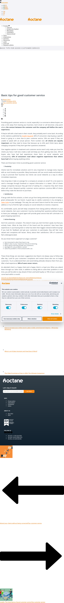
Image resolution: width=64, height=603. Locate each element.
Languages (4, 2)
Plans (5, 35)
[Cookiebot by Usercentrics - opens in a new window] (50, 283)
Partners (6, 38)
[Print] (2, 119)
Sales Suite (5, 202)
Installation (11, 404)
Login (5, 42)
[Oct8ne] (21, 20)
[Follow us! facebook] (5, 433)
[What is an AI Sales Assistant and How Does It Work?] (17, 350)
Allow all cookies (52, 319)
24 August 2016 (11, 101)
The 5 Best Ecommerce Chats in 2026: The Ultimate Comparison (24, 373)
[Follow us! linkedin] (7, 433)
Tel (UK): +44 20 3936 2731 (15, 437)
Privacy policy (11, 401)
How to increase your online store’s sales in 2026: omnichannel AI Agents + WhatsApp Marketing (31, 328)
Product (5, 26)
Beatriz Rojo (7, 100)
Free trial (6, 43)
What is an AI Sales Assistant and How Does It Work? (21, 351)
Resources (6, 40)
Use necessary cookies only (12, 319)
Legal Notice (11, 402)
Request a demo (8, 45)
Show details (55, 313)
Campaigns (10, 32)
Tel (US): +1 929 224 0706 (15, 435)
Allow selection (32, 319)
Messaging (10, 30)
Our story (10, 413)
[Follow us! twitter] (11, 433)
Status (9, 406)
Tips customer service (10, 103)
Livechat (9, 27)
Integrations (7, 37)
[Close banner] (61, 283)
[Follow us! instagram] (9, 433)
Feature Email (11, 34)
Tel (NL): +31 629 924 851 (15, 439)
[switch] (24, 307)
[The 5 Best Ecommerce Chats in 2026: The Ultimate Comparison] (17, 372)
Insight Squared (27, 136)
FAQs (9, 415)
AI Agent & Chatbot (13, 29)
